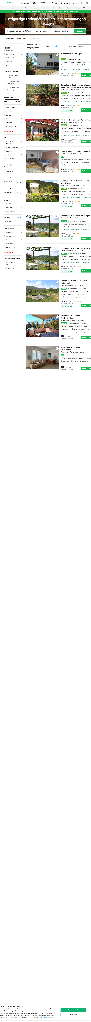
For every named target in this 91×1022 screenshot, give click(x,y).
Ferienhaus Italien (9, 38)
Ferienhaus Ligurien (21, 38)
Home (1, 38)
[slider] (4, 99)
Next (55, 64)
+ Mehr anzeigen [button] (9, 131)
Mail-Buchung (25, 3)
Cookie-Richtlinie (49, 1017)
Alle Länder (85, 8)
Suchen (80, 31)
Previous (29, 64)
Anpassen (73, 1014)
